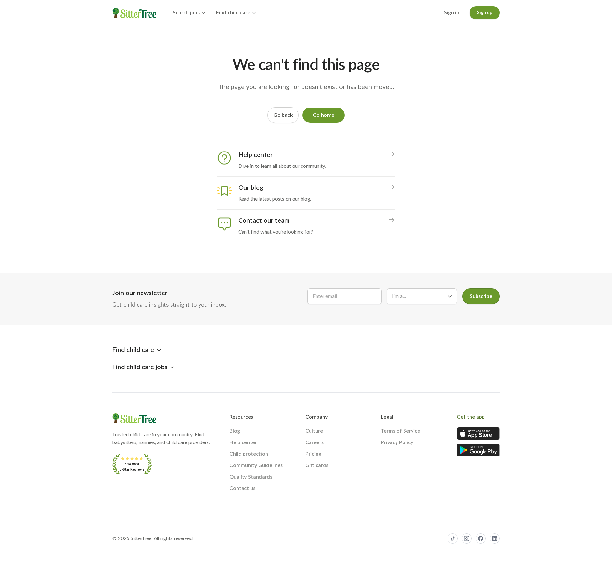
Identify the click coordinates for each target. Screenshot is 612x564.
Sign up (484, 13)
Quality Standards (250, 476)
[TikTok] (453, 538)
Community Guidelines (256, 465)
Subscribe (481, 296)
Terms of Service (400, 431)
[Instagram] (467, 538)
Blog (234, 431)
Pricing (313, 453)
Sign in (451, 12)
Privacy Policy (397, 442)
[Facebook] (481, 538)
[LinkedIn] (495, 538)
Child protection (248, 453)
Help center (243, 442)
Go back (283, 115)
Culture (314, 431)
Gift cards (316, 465)
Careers (314, 442)
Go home (323, 115)
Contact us (242, 488)
